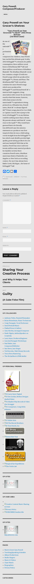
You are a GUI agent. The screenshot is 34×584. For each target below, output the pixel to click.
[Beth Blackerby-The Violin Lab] (10, 466)
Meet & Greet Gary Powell (13, 550)
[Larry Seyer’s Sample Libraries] (13, 394)
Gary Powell (8, 176)
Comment (7, 200)
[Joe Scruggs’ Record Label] (17, 403)
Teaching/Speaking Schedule (15, 552)
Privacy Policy (9, 568)
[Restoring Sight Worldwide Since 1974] (14, 463)
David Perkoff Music (11, 326)
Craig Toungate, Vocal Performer (16, 323)
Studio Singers (9, 557)
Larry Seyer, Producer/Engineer (15, 338)
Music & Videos (10, 560)
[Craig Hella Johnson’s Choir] (17, 408)
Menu (6, 14)
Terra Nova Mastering (12, 354)
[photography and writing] (14, 431)
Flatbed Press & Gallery (12, 328)
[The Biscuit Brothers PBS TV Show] (13, 423)
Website (6, 245)
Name (5, 227)
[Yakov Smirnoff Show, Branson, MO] (12, 381)
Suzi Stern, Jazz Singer (12, 348)
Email (5, 236)
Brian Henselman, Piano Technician (17, 320)
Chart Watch (8, 563)
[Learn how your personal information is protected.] (10, 509)
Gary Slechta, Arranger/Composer (16, 331)
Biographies (9, 565)
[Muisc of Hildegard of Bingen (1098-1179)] (10, 420)
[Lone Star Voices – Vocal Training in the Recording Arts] (11, 484)
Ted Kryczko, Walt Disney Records (17, 351)
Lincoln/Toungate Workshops (15, 341)
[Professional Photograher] (14, 444)
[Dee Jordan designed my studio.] (17, 398)
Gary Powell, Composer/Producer (14, 7)
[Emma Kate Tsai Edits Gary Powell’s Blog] (11, 437)
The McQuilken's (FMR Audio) (15, 356)
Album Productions (11, 555)
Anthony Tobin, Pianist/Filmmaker (17, 318)
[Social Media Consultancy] (12, 426)
